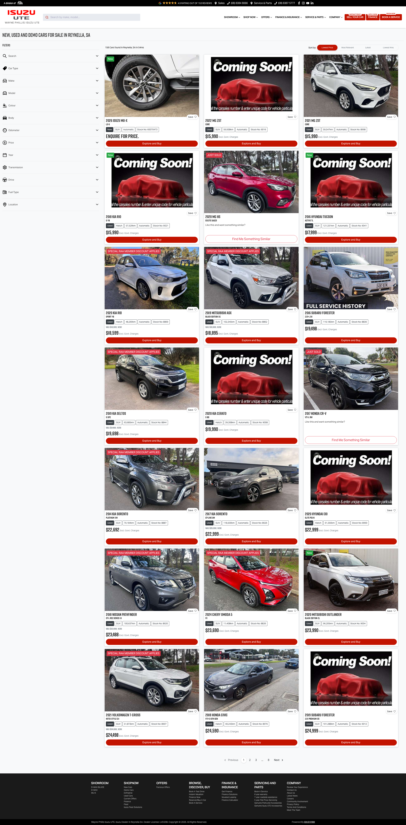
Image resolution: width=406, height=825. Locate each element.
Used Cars (128, 796)
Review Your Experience (297, 787)
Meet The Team (293, 810)
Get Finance (227, 791)
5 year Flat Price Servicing (265, 800)
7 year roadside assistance (265, 797)
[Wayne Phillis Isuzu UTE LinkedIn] (313, 3)
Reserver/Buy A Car (197, 800)
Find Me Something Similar (251, 239)
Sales (221, 3)
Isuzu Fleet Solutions (133, 807)
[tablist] (358, 48)
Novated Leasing (229, 797)
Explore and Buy (151, 143)
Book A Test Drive (196, 791)
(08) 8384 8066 (239, 3)
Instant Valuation (196, 794)
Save (190, 116)
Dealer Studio (309, 822)
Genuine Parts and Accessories (268, 803)
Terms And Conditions (296, 807)
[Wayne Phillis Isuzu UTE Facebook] (300, 3)
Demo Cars (129, 790)
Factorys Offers (163, 787)
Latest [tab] (368, 47)
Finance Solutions (229, 794)
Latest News (292, 796)
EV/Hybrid (128, 793)
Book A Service (391, 17)
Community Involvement (297, 801)
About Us (291, 793)
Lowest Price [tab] (327, 47)
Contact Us (292, 790)
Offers (265, 17)
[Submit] (46, 17)
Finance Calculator (230, 800)
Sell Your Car (355, 17)
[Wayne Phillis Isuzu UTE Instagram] (304, 3)
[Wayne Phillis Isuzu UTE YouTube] (308, 3)
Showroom (231, 17)
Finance (372, 17)
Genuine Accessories (268, 806)
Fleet (126, 804)
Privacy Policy (293, 804)
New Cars (128, 787)
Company (334, 17)
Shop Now (249, 17)
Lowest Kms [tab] (388, 47)
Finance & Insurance (287, 17)
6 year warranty (260, 794)
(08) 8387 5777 (286, 3)
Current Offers (130, 798)
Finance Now (194, 797)
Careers (290, 798)
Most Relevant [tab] (347, 47)
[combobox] (91, 17)
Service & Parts (263, 3)
